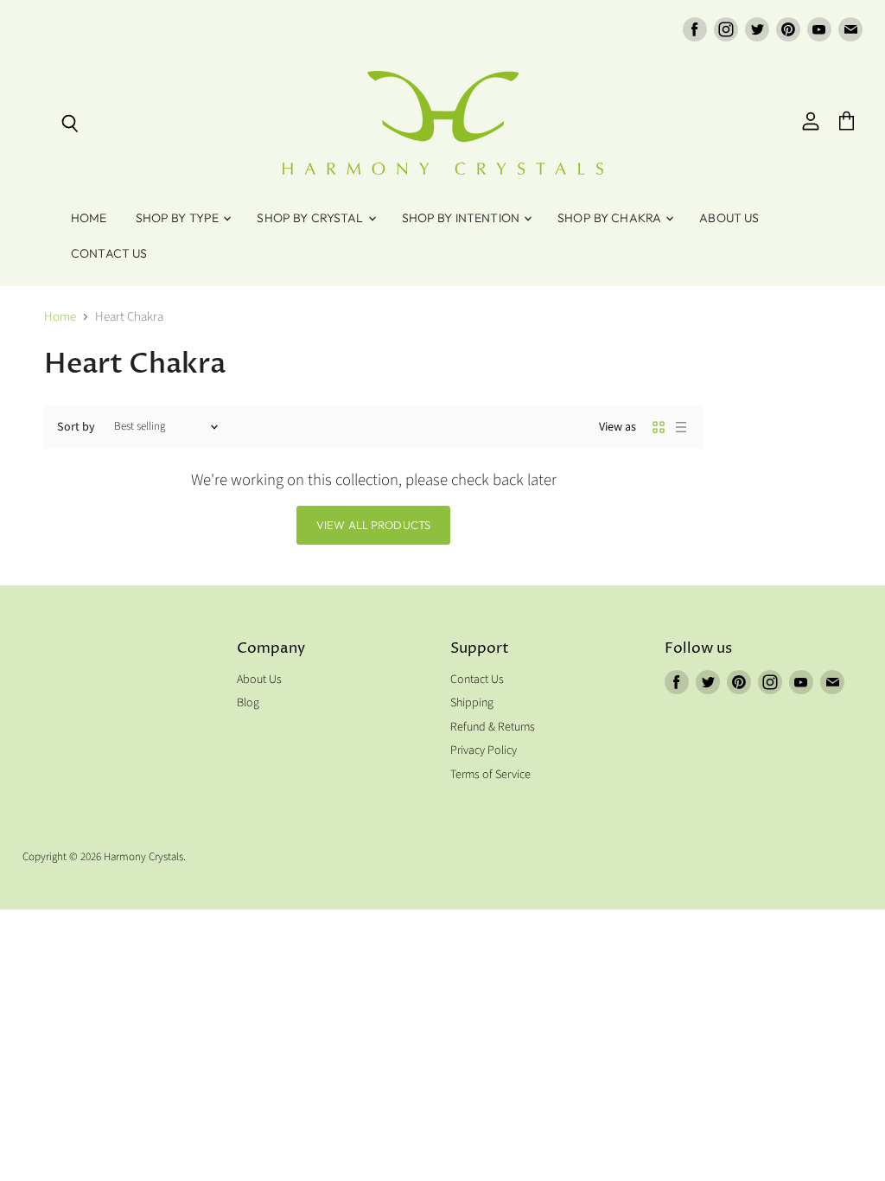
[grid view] (658, 427)
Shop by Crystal (311, 218)
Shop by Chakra (610, 218)
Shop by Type (179, 218)
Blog (248, 703)
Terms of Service (490, 774)
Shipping (471, 703)
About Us (729, 218)
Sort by (76, 427)
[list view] (681, 427)
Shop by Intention (462, 218)
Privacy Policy (483, 750)
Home (89, 218)
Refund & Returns (492, 727)
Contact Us (109, 253)
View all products (373, 525)
